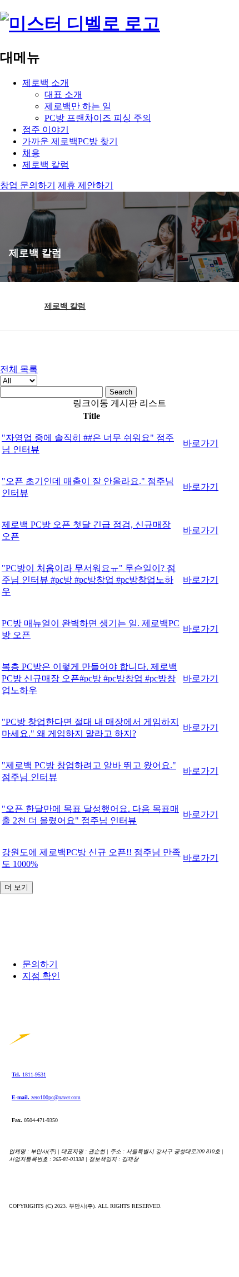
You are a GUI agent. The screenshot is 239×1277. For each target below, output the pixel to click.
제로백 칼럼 (45, 164)
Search (120, 392)
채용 (31, 153)
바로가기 (200, 443)
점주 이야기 (45, 129)
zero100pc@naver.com (46, 1097)
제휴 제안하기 (85, 185)
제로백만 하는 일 (77, 106)
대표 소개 (63, 94)
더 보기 (16, 887)
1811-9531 (29, 1074)
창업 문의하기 (28, 185)
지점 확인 (41, 976)
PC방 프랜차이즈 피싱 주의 (97, 118)
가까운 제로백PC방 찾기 (70, 141)
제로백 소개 (45, 82)
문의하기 (40, 964)
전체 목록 (19, 369)
